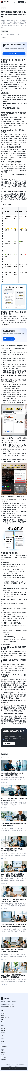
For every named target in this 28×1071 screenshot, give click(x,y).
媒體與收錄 (4, 1059)
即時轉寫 (3, 1013)
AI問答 (2, 1019)
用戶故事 (3, 1055)
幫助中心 (3, 1028)
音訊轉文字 (4, 1015)
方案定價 (3, 1030)
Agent (2, 1021)
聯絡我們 (3, 1033)
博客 (2, 1035)
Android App (4, 1044)
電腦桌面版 (4, 1046)
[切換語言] (15, 2)
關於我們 (3, 1053)
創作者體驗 (4, 1057)
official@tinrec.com (9, 1006)
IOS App (3, 1041)
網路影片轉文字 (5, 1017)
